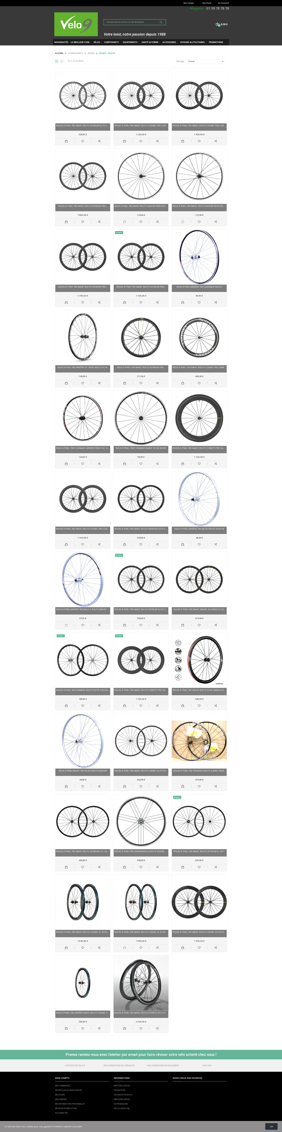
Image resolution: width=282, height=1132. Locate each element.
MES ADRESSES (61, 1099)
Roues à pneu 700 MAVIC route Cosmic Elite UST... (141, 770)
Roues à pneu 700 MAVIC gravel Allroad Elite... (199, 609)
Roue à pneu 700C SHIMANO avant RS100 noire (141, 448)
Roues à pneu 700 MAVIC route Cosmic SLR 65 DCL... (199, 932)
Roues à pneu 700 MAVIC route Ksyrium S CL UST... (82, 851)
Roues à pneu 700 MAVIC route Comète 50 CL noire (141, 1012)
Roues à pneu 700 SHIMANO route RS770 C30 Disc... (82, 690)
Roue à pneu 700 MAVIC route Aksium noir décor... (141, 206)
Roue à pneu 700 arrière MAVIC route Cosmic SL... (82, 1012)
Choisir (206, 61)
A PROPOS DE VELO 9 (75, 1065)
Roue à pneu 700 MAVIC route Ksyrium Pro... (141, 367)
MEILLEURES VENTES (122, 1099)
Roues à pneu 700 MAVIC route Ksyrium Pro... (82, 206)
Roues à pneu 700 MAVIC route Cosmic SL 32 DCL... (141, 932)
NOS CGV (207, 1065)
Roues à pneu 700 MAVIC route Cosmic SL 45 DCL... (82, 932)
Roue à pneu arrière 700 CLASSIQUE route (199, 286)
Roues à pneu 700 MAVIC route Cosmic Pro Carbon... (141, 125)
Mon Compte (189, 3)
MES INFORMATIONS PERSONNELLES (69, 1104)
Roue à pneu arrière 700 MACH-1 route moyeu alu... (82, 609)
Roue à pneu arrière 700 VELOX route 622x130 (199, 528)
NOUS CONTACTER (122, 1108)
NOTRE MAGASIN (121, 1104)
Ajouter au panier (66, 141)
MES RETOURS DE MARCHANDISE (68, 1090)
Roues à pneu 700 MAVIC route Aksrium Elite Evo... (141, 528)
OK (271, 1126)
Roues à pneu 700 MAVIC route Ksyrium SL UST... (199, 851)
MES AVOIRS (60, 1094)
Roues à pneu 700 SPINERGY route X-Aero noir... (199, 770)
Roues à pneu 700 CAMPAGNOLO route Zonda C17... (141, 851)
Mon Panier (207, 3)
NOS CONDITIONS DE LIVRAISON (119, 1065)
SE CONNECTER (61, 1113)
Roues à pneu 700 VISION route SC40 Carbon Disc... (199, 690)
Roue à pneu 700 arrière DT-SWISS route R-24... (82, 367)
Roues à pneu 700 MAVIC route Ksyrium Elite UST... (82, 125)
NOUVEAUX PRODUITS (123, 1094)
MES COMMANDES (62, 1085)
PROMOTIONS (119, 1090)
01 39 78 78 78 (218, 8)
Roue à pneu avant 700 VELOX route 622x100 (83, 770)
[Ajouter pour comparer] (99, 141)
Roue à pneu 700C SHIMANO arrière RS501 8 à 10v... (82, 448)
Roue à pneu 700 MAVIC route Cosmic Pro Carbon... (199, 367)
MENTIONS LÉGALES (122, 1085)
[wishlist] (82, 141)
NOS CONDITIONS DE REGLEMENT (163, 1065)
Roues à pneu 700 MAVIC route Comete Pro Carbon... (199, 448)
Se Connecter (223, 3)
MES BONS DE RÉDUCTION (66, 1108)
